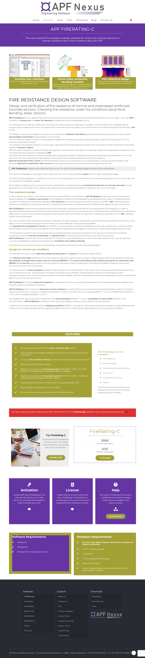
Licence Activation (65, 611)
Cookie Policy (63, 631)
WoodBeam (29, 606)
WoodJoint (28, 601)
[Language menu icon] (132, 20)
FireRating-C (29, 597)
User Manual (115, 516)
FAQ (60, 606)
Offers (27, 626)
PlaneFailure (29, 621)
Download (96, 597)
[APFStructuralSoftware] (72, 8)
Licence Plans (64, 616)
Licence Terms (64, 626)
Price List (28, 631)
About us (62, 597)
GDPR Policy (63, 636)
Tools (94, 606)
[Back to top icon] (134, 653)
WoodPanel (29, 616)
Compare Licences (66, 621)
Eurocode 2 (79, 121)
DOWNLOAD (55, 458)
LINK (127, 412)
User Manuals (97, 601)
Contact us (62, 601)
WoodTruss (29, 611)
